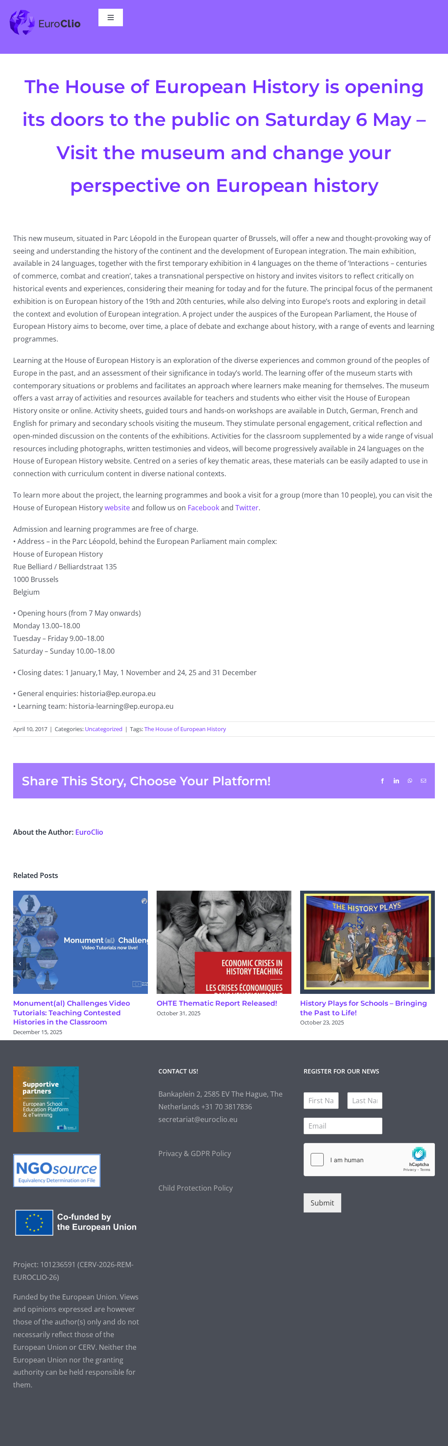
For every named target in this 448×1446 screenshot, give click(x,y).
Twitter (247, 507)
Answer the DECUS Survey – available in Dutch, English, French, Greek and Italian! (80, 1013)
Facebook (203, 507)
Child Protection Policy (195, 1188)
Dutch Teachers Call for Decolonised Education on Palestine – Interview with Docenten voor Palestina (222, 1013)
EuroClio (89, 832)
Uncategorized (103, 729)
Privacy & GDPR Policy (194, 1153)
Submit (322, 1203)
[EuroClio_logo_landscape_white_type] (45, 12)
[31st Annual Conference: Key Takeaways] (367, 895)
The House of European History (185, 729)
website (117, 507)
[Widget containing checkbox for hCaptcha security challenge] (369, 1159)
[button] (19, 963)
